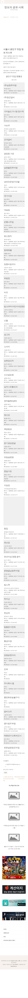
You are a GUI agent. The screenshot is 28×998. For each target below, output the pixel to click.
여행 (5, 936)
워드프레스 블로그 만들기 (9, 940)
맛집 (6, 772)
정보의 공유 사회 (14, 7)
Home (5, 929)
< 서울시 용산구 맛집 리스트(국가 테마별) (8, 778)
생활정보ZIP (6, 17)
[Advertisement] (14, 33)
